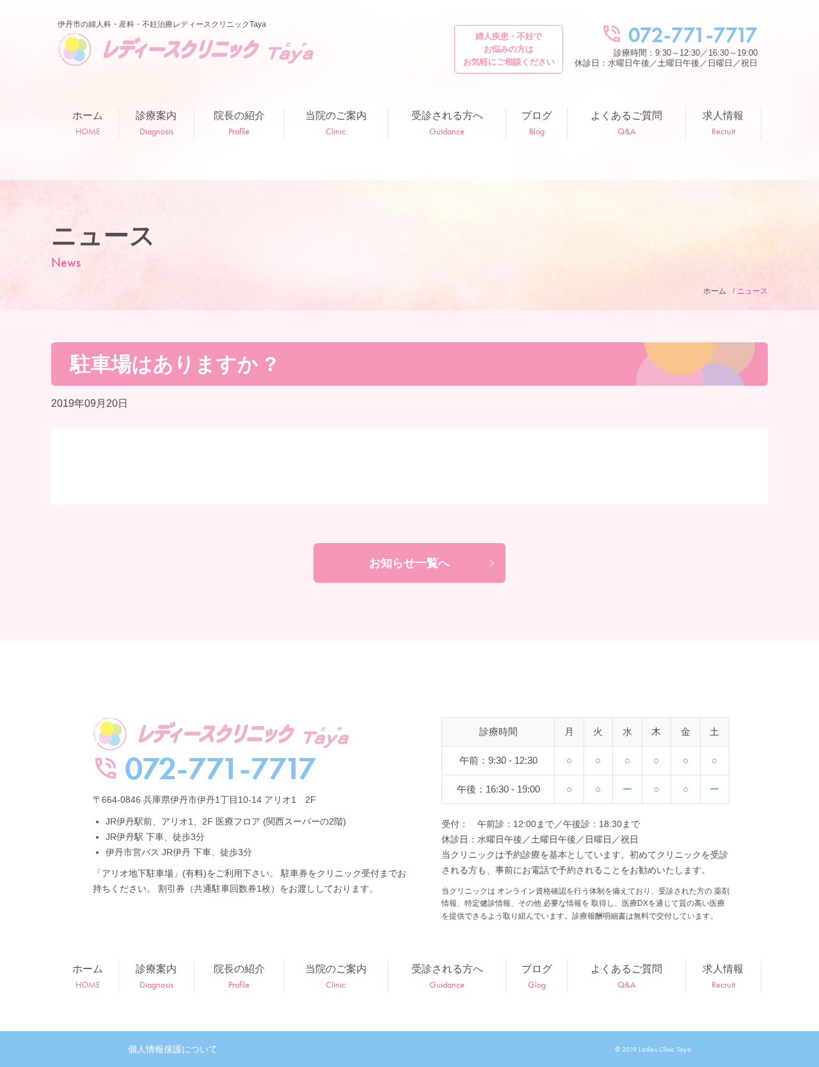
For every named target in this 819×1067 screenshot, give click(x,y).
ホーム (87, 123)
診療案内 (156, 123)
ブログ (536, 123)
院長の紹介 (239, 123)
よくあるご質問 (626, 123)
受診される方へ (447, 123)
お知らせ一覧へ (409, 563)
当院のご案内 (336, 123)
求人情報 (723, 123)
